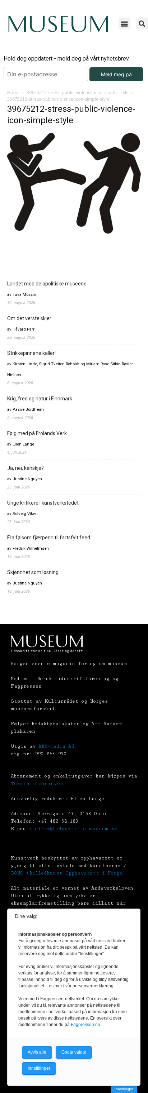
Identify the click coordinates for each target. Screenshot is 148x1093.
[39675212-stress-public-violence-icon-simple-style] (74, 234)
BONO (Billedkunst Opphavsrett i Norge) (68, 873)
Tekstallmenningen (37, 783)
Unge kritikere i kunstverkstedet (43, 503)
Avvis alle (37, 1052)
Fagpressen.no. (86, 1024)
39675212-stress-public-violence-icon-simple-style (78, 93)
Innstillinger (124, 1089)
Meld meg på (116, 74)
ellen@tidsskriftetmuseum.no (76, 829)
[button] (124, 23)
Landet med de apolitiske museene (47, 284)
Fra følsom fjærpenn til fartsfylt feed (48, 537)
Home (13, 93)
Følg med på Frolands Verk (37, 433)
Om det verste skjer (29, 318)
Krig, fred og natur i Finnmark (39, 398)
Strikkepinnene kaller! (31, 353)
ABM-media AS (56, 746)
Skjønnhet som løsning (33, 572)
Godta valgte (73, 1052)
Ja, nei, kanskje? (25, 468)
